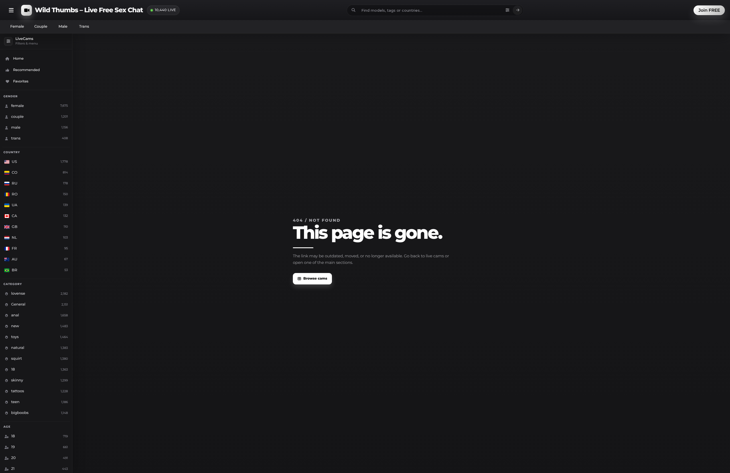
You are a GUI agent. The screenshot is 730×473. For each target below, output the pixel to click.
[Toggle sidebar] (11, 10)
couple (40, 26)
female (17, 26)
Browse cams (315, 278)
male (62, 26)
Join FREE (709, 10)
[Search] (517, 10)
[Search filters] (507, 10)
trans (84, 26)
